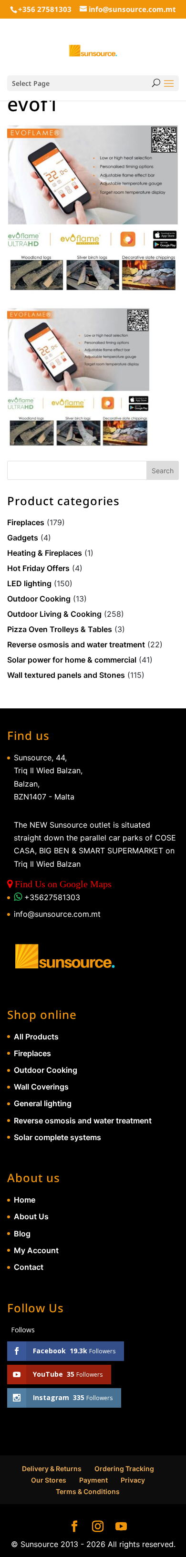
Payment (93, 1480)
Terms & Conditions (88, 1491)
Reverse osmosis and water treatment (76, 644)
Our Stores (48, 1480)
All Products (36, 1036)
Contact (28, 1267)
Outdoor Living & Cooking (54, 614)
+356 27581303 (45, 9)
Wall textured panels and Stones (66, 675)
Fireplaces (25, 522)
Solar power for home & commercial (71, 659)
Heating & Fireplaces (44, 553)
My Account (36, 1250)
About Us (31, 1216)
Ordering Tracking (124, 1468)
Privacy (133, 1480)
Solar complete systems (57, 1137)
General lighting (43, 1103)
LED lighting (29, 583)
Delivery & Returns (52, 1468)
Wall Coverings (41, 1086)
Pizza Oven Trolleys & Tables (59, 629)
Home (24, 1199)
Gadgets (22, 537)
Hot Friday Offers (38, 568)
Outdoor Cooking (39, 598)
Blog (22, 1233)
